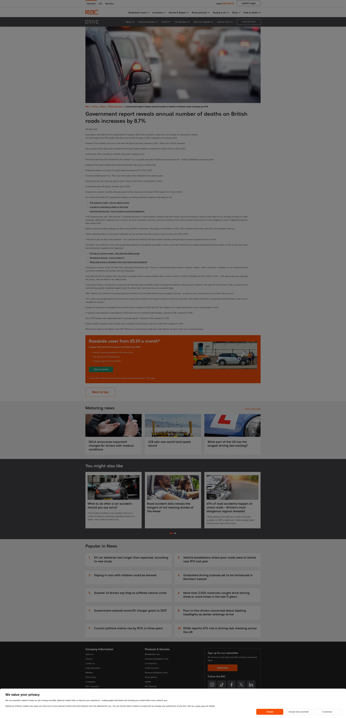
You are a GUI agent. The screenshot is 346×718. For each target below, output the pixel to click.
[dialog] (173, 703)
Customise (327, 712)
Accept (270, 712)
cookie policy (200, 706)
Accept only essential (298, 712)
